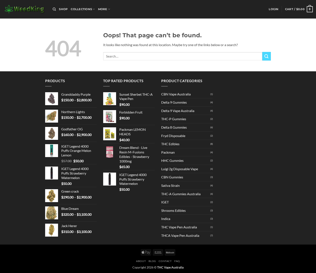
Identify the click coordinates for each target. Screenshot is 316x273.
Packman (168, 152)
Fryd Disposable (173, 136)
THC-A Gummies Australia (181, 194)
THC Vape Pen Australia (179, 227)
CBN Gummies (172, 177)
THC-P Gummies (173, 119)
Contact (165, 261)
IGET (165, 202)
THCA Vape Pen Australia (180, 235)
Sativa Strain (170, 185)
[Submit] (266, 56)
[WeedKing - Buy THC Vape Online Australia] (24, 9)
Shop (63, 9)
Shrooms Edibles (173, 210)
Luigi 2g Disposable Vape (179, 169)
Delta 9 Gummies (174, 102)
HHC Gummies (172, 160)
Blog (152, 261)
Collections (81, 9)
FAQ (177, 261)
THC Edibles (170, 144)
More (102, 9)
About (141, 261)
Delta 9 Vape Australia (177, 111)
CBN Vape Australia (176, 94)
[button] (273, 9)
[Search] (54, 9)
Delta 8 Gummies (174, 127)
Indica (165, 219)
